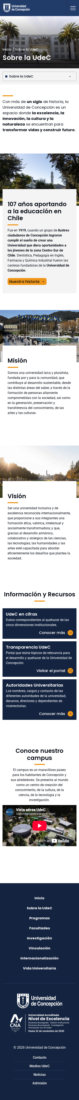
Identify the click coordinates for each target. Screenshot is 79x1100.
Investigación (39, 938)
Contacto (39, 1057)
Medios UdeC (39, 1066)
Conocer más (52, 632)
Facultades (39, 928)
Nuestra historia (24, 281)
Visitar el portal (50, 670)
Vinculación (39, 948)
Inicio (7, 49)
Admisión (39, 1083)
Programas (39, 918)
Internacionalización (39, 958)
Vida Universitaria (39, 968)
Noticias (39, 1075)
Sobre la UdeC (21, 76)
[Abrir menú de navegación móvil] (73, 8)
